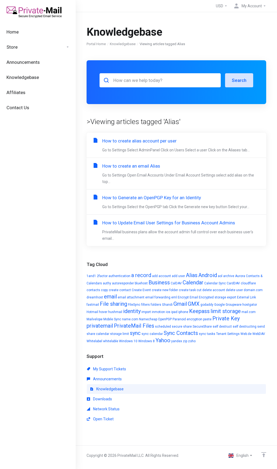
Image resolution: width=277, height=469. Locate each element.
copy (104, 290)
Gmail (180, 304)
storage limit (119, 334)
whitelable (110, 341)
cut (199, 290)
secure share (182, 326)
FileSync (134, 305)
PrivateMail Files (134, 325)
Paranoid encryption (187, 319)
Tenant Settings (228, 334)
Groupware (234, 305)
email (110, 296)
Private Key (226, 318)
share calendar (98, 334)
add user (178, 276)
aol (220, 276)
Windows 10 (128, 341)
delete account (213, 290)
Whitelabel (94, 341)
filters (145, 305)
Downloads (102, 399)
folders (156, 305)
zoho (192, 341)
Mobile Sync (112, 319)
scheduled (163, 326)
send (261, 326)
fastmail (93, 305)
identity (132, 311)
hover (103, 312)
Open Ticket (103, 419)
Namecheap (148, 319)
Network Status (106, 409)
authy (107, 283)
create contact (120, 290)
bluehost (141, 283)
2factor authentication (113, 276)
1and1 (91, 276)
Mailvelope (95, 319)
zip (185, 341)
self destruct (222, 326)
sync (135, 333)
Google (219, 305)
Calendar (193, 282)
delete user (234, 290)
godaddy (206, 305)
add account (161, 276)
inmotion (158, 312)
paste (207, 319)
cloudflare (248, 283)
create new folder (165, 290)
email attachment (131, 297)
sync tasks (207, 334)
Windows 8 (146, 341)
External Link (246, 297)
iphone (183, 312)
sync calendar (152, 334)
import (146, 312)
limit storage (225, 311)
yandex (176, 341)
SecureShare (202, 326)
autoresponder (123, 283)
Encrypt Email (188, 297)
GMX (194, 304)
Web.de (246, 334)
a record (141, 275)
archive (228, 276)
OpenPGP (165, 319)
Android (207, 275)
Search (239, 80)
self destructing (244, 326)
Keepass (199, 311)
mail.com (249, 312)
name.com (130, 319)
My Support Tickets (109, 369)
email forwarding (157, 297)
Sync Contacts (181, 333)
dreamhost (95, 297)
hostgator (249, 305)
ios (168, 312)
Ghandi (167, 305)
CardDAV (233, 283)
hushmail (115, 312)
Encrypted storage (212, 297)
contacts (93, 290)
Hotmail (92, 312)
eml (174, 297)
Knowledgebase (123, 44)
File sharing (113, 304)
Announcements (107, 379)
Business (159, 282)
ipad (174, 312)
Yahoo (163, 340)
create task (187, 290)
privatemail (100, 325)
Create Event (141, 290)
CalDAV (176, 283)
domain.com (253, 290)
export (231, 297)
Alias (191, 275)
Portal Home (96, 44)
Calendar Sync (215, 283)
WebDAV (258, 334)
